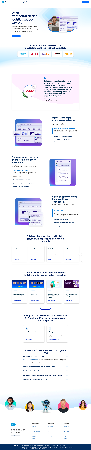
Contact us (15, 36)
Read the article (51, 300)
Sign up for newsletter (53, 339)
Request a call (28, 339)
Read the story (49, 104)
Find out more (16, 259)
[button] (80, 254)
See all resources (45, 308)
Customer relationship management (30, 359)
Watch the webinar (17, 300)
